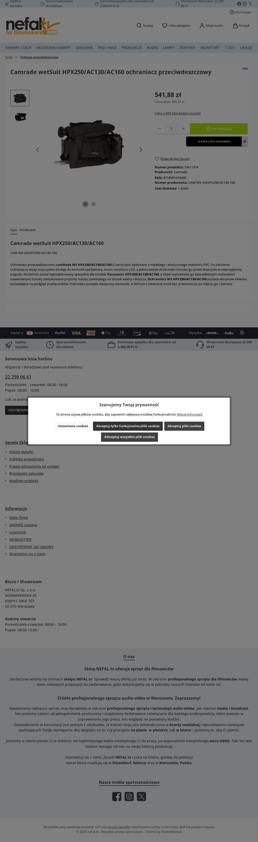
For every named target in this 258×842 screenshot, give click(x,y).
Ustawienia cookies (73, 426)
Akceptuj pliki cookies (184, 426)
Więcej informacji (189, 414)
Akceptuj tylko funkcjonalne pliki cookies (127, 426)
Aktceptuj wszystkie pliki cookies (129, 437)
